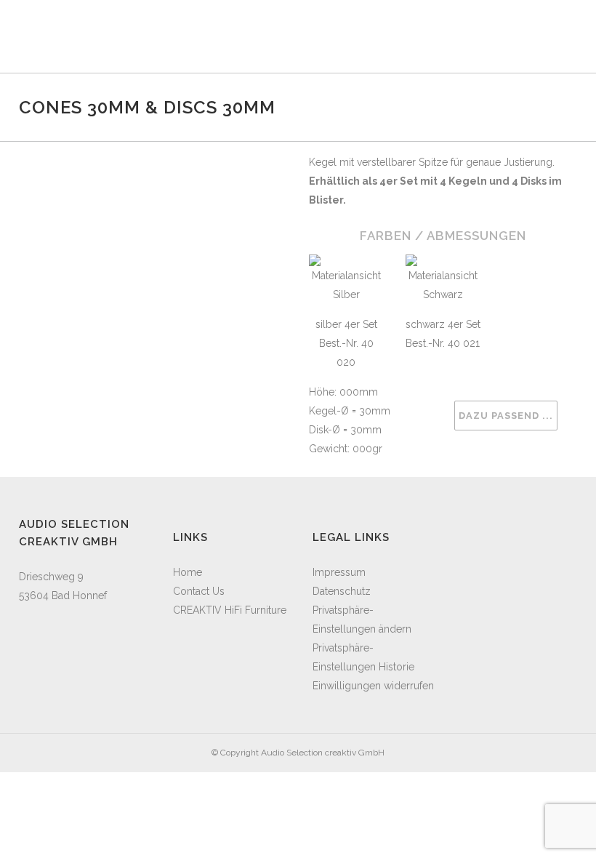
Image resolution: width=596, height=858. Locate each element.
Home (187, 572)
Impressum (339, 572)
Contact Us (199, 591)
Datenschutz (342, 591)
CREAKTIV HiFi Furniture (229, 610)
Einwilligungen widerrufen (373, 685)
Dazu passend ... (506, 415)
